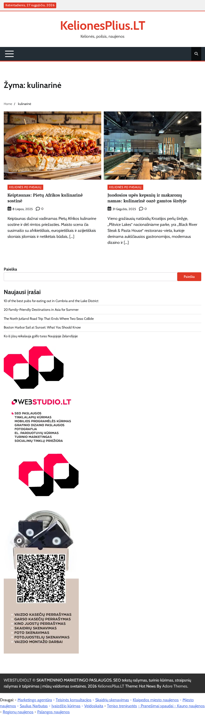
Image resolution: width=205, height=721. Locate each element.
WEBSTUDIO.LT (18, 680)
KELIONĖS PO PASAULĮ (25, 187)
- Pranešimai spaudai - (157, 706)
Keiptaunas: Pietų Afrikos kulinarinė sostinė (45, 198)
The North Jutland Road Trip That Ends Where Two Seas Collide (49, 319)
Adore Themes (174, 686)
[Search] (196, 53)
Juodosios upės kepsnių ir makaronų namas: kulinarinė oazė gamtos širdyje (147, 198)
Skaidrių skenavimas (112, 700)
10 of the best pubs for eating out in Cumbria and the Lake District (51, 301)
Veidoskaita (93, 706)
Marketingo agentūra (35, 700)
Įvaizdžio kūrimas (66, 706)
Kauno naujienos (191, 706)
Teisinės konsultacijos (74, 700)
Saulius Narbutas (34, 706)
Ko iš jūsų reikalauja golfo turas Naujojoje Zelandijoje (41, 336)
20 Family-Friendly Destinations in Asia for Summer (41, 310)
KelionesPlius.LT (102, 25)
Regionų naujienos (18, 712)
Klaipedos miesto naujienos (156, 700)
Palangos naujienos (53, 712)
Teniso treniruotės (122, 706)
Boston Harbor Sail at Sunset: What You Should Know (42, 327)
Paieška (10, 269)
